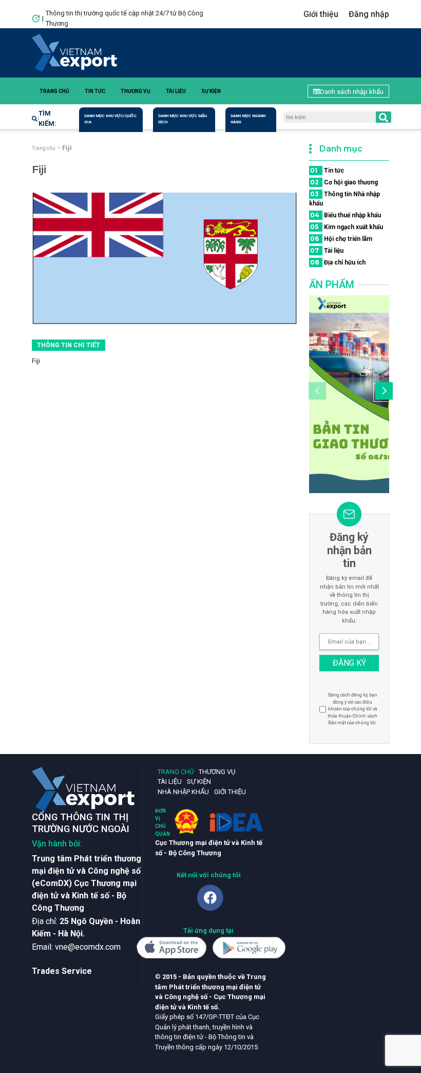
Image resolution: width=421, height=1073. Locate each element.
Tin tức (95, 91)
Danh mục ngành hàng (248, 119)
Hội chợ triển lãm (341, 238)
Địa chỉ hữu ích (338, 262)
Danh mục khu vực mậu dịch (182, 119)
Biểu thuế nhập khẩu (345, 215)
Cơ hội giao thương (344, 182)
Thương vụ (135, 91)
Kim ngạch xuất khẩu (346, 227)
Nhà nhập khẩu (183, 792)
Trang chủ (54, 91)
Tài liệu (176, 91)
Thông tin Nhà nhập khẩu (344, 198)
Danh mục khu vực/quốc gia (110, 119)
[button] (382, 392)
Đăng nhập (369, 14)
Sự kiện (211, 91)
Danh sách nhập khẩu (352, 92)
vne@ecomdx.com (88, 947)
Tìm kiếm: (47, 118)
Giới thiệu (320, 14)
